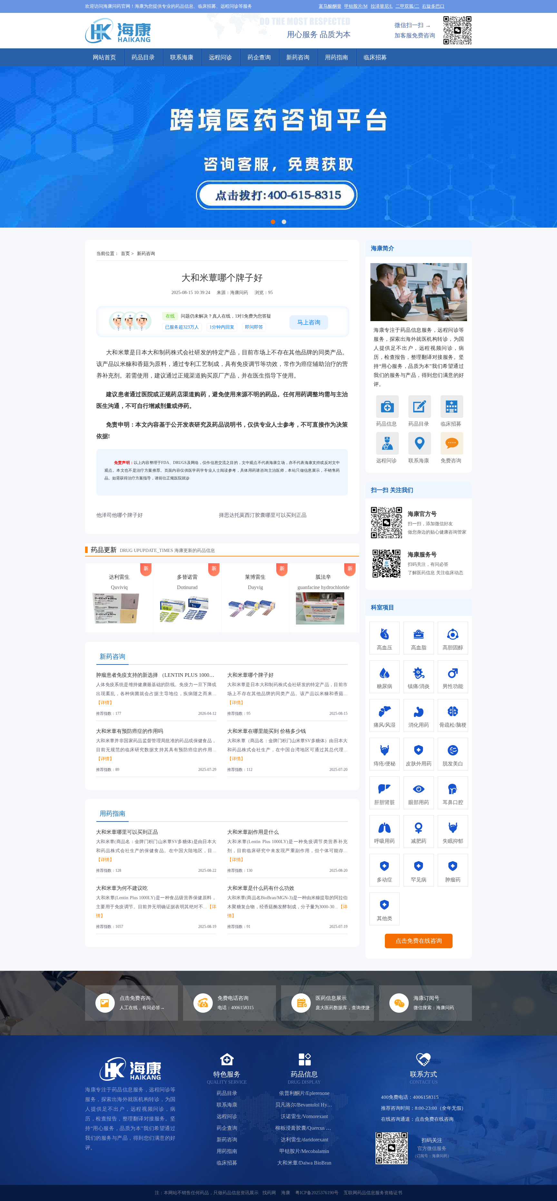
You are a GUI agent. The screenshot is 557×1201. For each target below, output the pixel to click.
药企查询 (259, 57)
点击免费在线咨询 (419, 941)
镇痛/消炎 (419, 686)
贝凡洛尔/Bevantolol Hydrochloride (304, 1104)
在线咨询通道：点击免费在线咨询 (417, 1119)
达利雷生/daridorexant (304, 1139)
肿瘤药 (453, 879)
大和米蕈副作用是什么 (253, 832)
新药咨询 (297, 57)
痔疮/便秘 (385, 763)
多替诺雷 (187, 577)
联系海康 (181, 57)
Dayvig (255, 587)
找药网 (269, 1192)
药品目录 (143, 57)
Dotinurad (187, 587)
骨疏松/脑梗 (452, 725)
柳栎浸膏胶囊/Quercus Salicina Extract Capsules (304, 1128)
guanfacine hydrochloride (323, 587)
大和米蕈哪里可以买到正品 (127, 832)
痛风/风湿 (385, 725)
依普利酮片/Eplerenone (304, 1093)
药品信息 (386, 424)
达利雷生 (119, 577)
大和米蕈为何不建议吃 (122, 888)
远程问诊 (220, 57)
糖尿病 (384, 686)
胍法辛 (323, 577)
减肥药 (418, 841)
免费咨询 (451, 460)
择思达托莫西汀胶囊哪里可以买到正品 (263, 515)
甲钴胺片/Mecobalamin (304, 1151)
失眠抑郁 (453, 841)
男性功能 (453, 686)
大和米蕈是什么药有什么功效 (260, 888)
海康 (285, 1192)
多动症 (384, 879)
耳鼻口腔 (453, 802)
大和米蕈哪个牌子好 (250, 675)
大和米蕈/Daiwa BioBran (304, 1163)
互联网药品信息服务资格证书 (373, 1192)
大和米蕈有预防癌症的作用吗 (129, 731)
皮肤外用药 (419, 763)
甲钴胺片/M (355, 6)
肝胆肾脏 (384, 802)
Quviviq (119, 587)
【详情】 (105, 702)
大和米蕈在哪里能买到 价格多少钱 (266, 731)
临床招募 (375, 57)
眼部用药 (418, 802)
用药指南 (336, 57)
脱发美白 (453, 763)
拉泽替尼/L (382, 6)
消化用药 (418, 725)
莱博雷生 (255, 577)
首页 (125, 253)
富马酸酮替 (330, 6)
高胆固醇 (453, 647)
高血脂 (418, 647)
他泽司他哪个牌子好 (119, 515)
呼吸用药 (384, 841)
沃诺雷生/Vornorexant (304, 1116)
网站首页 (104, 57)
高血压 (384, 647)
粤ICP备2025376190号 (316, 1192)
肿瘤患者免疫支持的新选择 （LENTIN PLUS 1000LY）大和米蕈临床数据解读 (184, 675)
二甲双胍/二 (407, 6)
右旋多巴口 (433, 6)
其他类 (384, 918)
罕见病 (418, 879)
